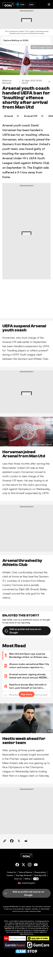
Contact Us (11, 872)
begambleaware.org (26, 934)
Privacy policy (40, 872)
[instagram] (29, 865)
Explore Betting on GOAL (16, 40)
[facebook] (17, 865)
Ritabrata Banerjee (6, 81)
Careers (10, 875)
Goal (16, 906)
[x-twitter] (23, 865)
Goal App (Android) (24, 875)
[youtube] (35, 865)
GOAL (6, 921)
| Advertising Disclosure (18, 33)
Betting (27, 879)
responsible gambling (26, 921)
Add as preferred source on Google (25, 631)
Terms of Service (25, 872)
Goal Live (18, 879)
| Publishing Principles (35, 33)
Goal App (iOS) (40, 875)
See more (26, 694)
